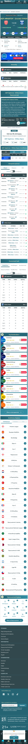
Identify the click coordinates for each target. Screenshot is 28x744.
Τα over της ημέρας (5, 649)
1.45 (12, 158)
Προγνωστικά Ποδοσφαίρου (7, 645)
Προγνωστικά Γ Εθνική (11, 15)
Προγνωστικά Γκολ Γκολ (6, 647)
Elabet (8, 354)
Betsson (8, 402)
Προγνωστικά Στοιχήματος (7, 634)
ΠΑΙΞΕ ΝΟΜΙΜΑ (18, 58)
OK (14, 737)
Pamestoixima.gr (10, 362)
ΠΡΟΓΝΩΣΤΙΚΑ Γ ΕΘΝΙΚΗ (6, 11)
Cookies (15, 735)
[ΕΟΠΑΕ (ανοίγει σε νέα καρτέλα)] (18, 727)
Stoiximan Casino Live (6, 676)
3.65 (16, 158)
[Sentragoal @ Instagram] (12, 694)
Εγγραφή (22, 705)
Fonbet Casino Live (5, 686)
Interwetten (9, 394)
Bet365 (8, 378)
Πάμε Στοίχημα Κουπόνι (6, 631)
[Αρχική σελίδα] (0, 11)
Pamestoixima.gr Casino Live (7, 684)
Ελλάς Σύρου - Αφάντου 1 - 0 (16, 49)
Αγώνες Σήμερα (4, 639)
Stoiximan (9, 337)
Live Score (3, 636)
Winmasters (9, 386)
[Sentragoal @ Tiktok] (17, 694)
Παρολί (2, 654)
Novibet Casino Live (5, 679)
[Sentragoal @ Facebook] (3, 694)
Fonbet (8, 370)
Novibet (8, 346)
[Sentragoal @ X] (8, 694)
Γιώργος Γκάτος (13, 99)
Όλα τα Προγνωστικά (13, 620)
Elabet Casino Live (5, 681)
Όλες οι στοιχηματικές (13, 412)
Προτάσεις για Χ (4, 652)
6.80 (20, 158)
